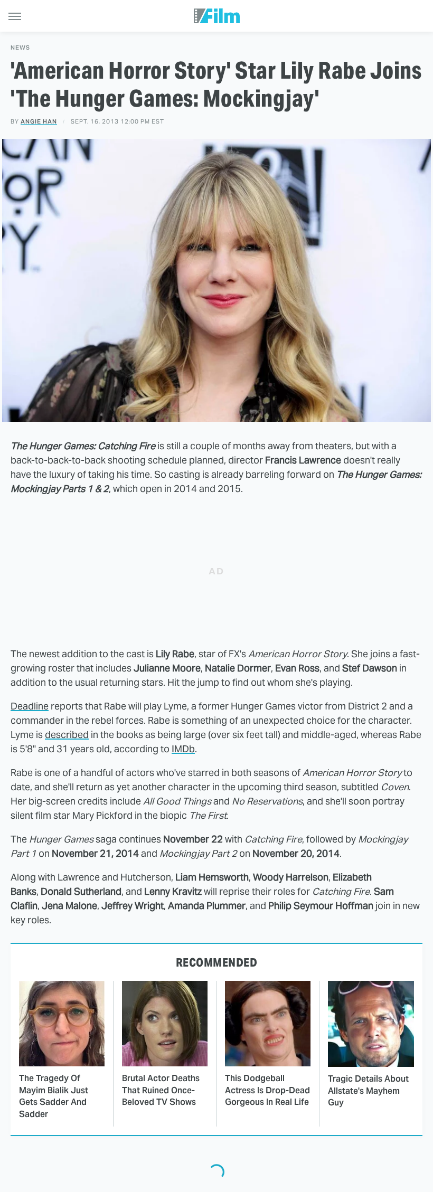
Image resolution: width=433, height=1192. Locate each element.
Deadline (30, 706)
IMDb (183, 749)
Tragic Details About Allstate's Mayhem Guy (368, 1090)
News (20, 47)
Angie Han (39, 121)
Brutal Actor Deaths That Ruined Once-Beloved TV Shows (161, 1090)
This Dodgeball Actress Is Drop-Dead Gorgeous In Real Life (267, 1090)
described (67, 735)
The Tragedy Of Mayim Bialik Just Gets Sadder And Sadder (53, 1096)
